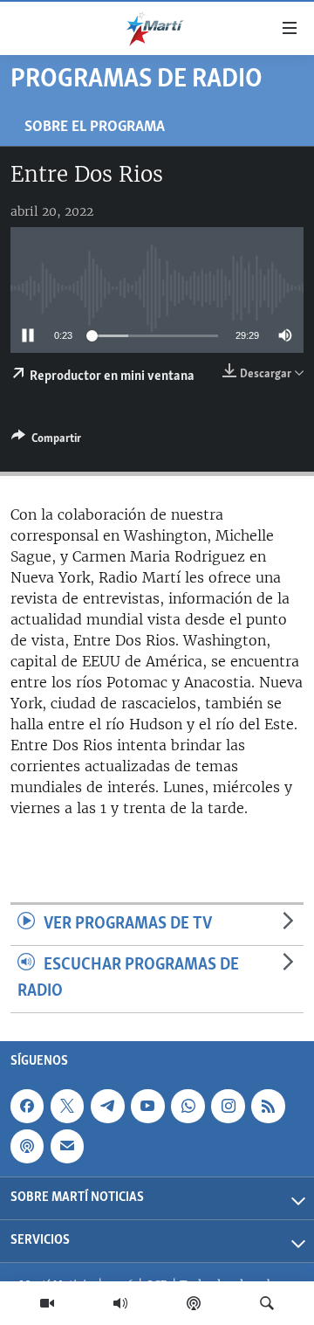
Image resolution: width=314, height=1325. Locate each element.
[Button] (46, 441)
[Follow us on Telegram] (107, 1105)
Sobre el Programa (94, 127)
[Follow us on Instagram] (227, 1105)
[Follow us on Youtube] (147, 1105)
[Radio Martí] (120, 1303)
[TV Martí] (47, 1303)
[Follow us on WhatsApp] (187, 1105)
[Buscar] (267, 1303)
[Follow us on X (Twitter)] (67, 1105)
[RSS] (267, 1105)
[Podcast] (193, 1303)
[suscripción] (67, 1146)
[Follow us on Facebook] (27, 1105)
